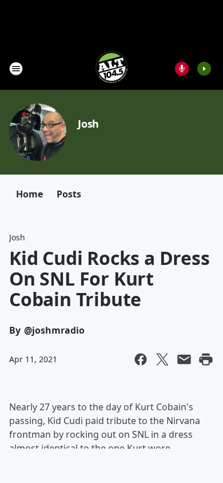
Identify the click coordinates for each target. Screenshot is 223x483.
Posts (69, 194)
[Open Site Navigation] (16, 69)
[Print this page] (206, 359)
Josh (88, 123)
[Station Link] (111, 68)
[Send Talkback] (182, 69)
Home (29, 194)
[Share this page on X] (162, 359)
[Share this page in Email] (184, 359)
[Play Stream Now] (204, 69)
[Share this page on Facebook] (141, 359)
